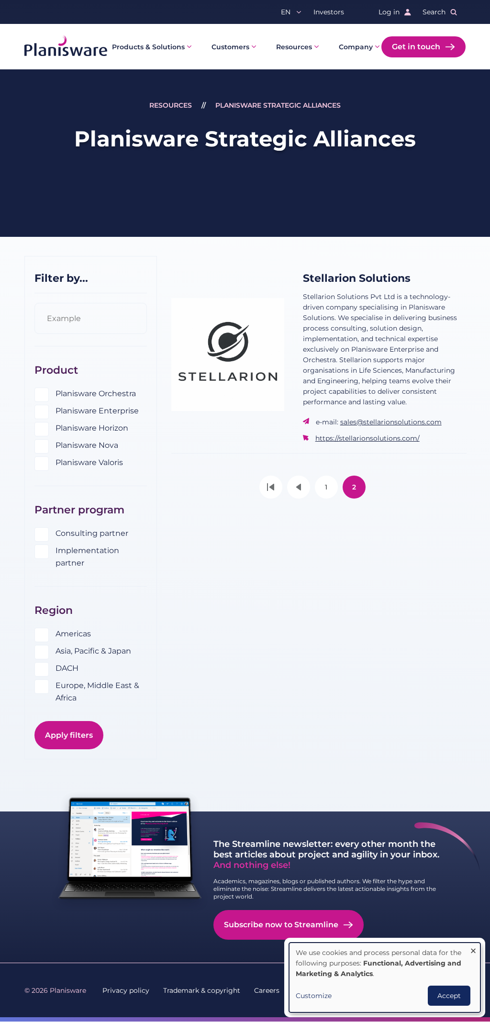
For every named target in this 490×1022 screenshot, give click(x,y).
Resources (294, 47)
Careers (266, 990)
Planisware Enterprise (97, 410)
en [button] (285, 12)
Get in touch (416, 46)
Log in (389, 12)
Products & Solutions (148, 47)
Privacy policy (125, 990)
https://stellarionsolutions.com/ (367, 438)
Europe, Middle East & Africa (97, 691)
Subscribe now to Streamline (281, 924)
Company (356, 47)
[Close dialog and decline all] (473, 949)
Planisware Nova (87, 445)
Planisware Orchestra (96, 393)
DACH (67, 668)
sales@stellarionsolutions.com (391, 422)
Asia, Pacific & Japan (93, 650)
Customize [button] (314, 995)
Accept (449, 995)
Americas (73, 633)
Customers (230, 47)
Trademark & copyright (201, 990)
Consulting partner (92, 533)
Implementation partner (87, 556)
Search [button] (434, 12)
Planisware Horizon (92, 428)
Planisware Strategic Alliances (278, 105)
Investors (328, 12)
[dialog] (384, 977)
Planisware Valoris (89, 462)
